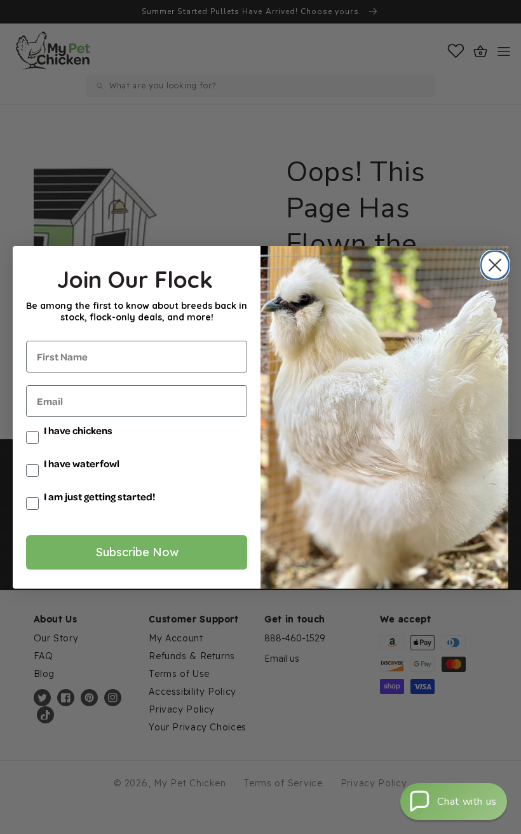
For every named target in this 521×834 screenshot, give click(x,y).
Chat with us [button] (467, 802)
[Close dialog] (492, 265)
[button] (453, 801)
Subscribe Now (137, 552)
